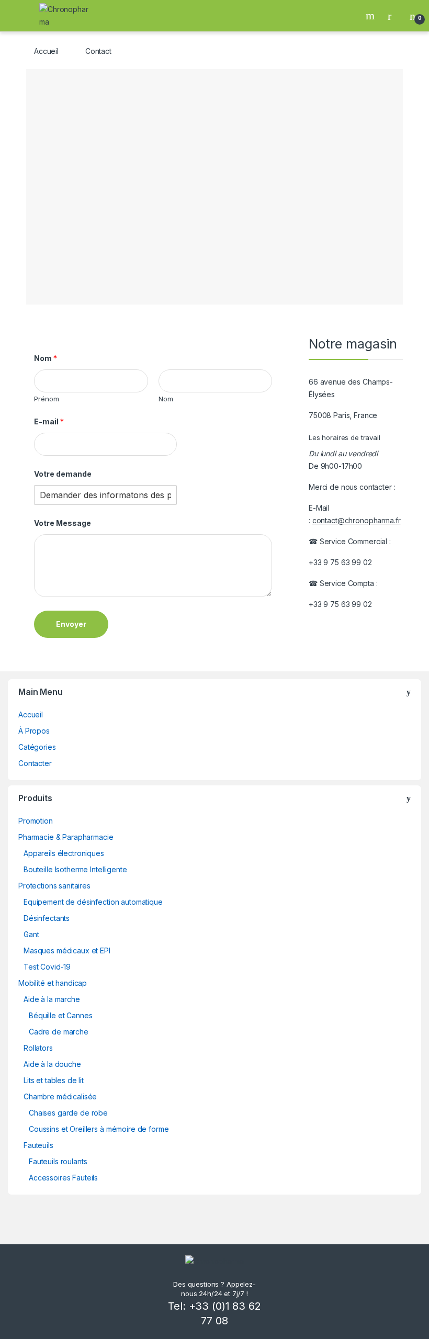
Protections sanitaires (54, 885)
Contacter (35, 763)
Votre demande (63, 473)
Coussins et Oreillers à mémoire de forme (98, 1128)
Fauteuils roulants (58, 1161)
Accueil (46, 51)
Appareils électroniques (64, 853)
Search (371, 15)
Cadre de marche (58, 1031)
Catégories (37, 746)
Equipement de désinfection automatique (93, 901)
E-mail (49, 421)
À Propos (34, 730)
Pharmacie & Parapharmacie (66, 836)
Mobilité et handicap (52, 982)
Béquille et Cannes (60, 1015)
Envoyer (71, 624)
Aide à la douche (52, 1064)
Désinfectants (47, 918)
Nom (45, 358)
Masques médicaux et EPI (67, 950)
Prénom (46, 399)
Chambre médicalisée (60, 1096)
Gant (31, 934)
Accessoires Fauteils (63, 1177)
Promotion (35, 820)
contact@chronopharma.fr (356, 520)
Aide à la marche (52, 999)
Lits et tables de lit (54, 1080)
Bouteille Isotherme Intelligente (75, 869)
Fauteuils (38, 1145)
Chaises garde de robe (68, 1112)
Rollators (38, 1047)
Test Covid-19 (47, 966)
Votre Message (62, 523)
